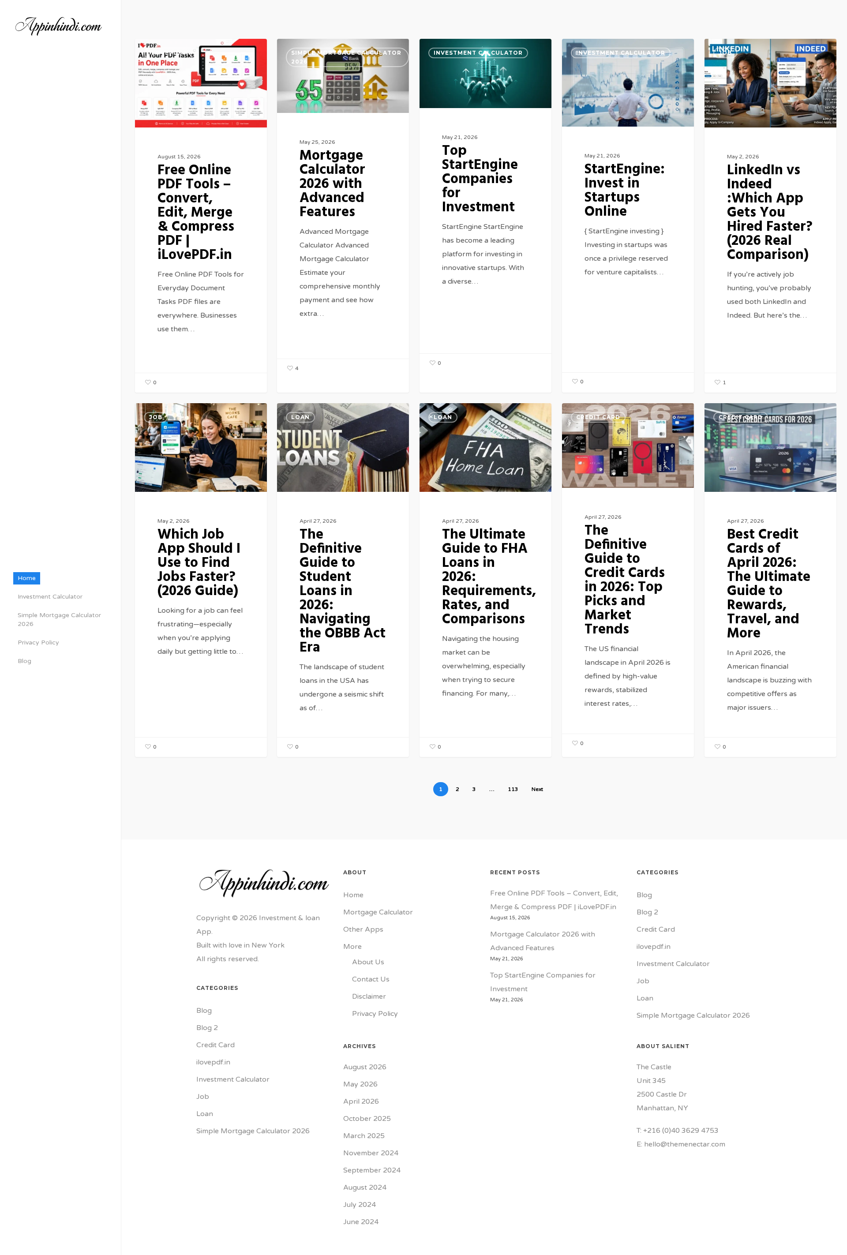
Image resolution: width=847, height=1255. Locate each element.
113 (513, 789)
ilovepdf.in (170, 52)
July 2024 (359, 1204)
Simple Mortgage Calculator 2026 (346, 57)
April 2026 (361, 1101)
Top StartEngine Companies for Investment (543, 982)
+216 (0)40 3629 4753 (681, 1130)
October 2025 (367, 1118)
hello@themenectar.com (684, 1144)
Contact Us (371, 979)
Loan (300, 417)
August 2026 (364, 1067)
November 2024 (370, 1153)
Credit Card (598, 417)
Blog (204, 1010)
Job (725, 52)
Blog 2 (207, 1027)
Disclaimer (369, 996)
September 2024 (372, 1170)
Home (353, 895)
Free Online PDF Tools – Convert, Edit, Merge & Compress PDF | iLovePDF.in (554, 900)
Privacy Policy (375, 1013)
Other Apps (363, 929)
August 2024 (364, 1187)
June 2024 (361, 1222)
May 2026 (360, 1084)
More (352, 946)
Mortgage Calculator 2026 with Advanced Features (542, 941)
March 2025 (364, 1135)
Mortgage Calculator (378, 912)
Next (537, 789)
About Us (368, 962)
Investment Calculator (478, 52)
